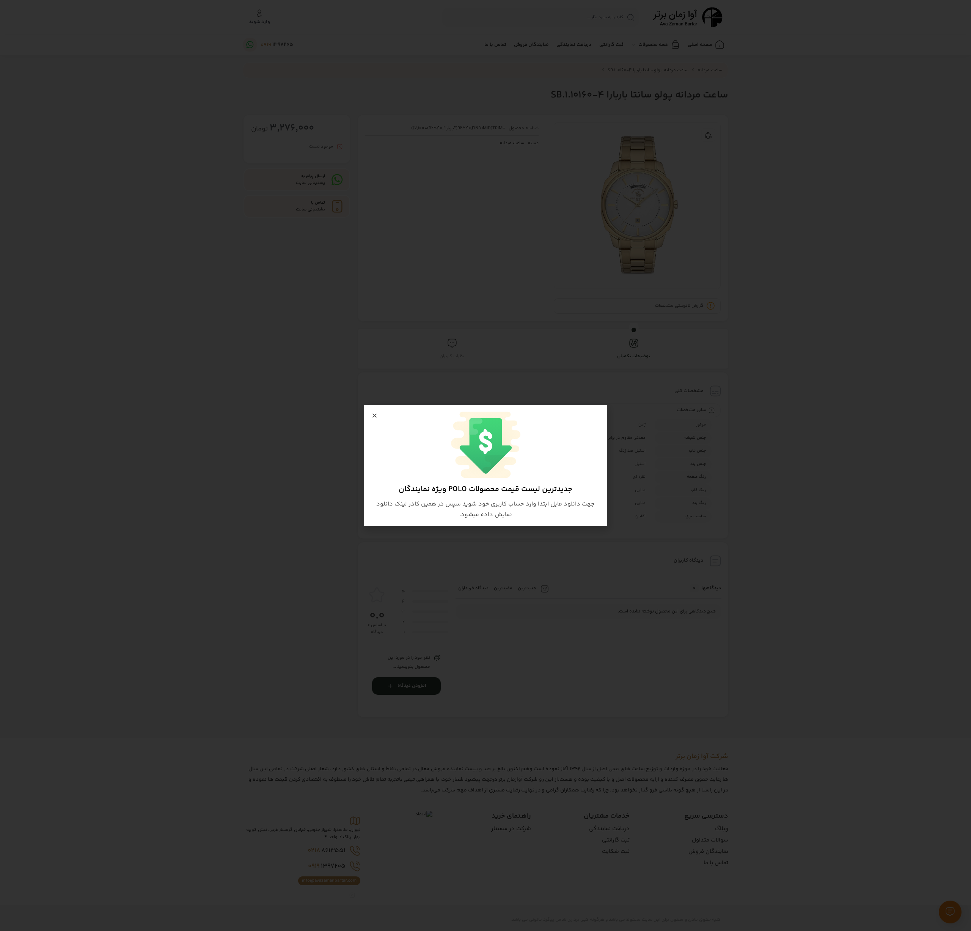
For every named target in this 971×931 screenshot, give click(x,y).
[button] (374, 415)
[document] (485, 465)
